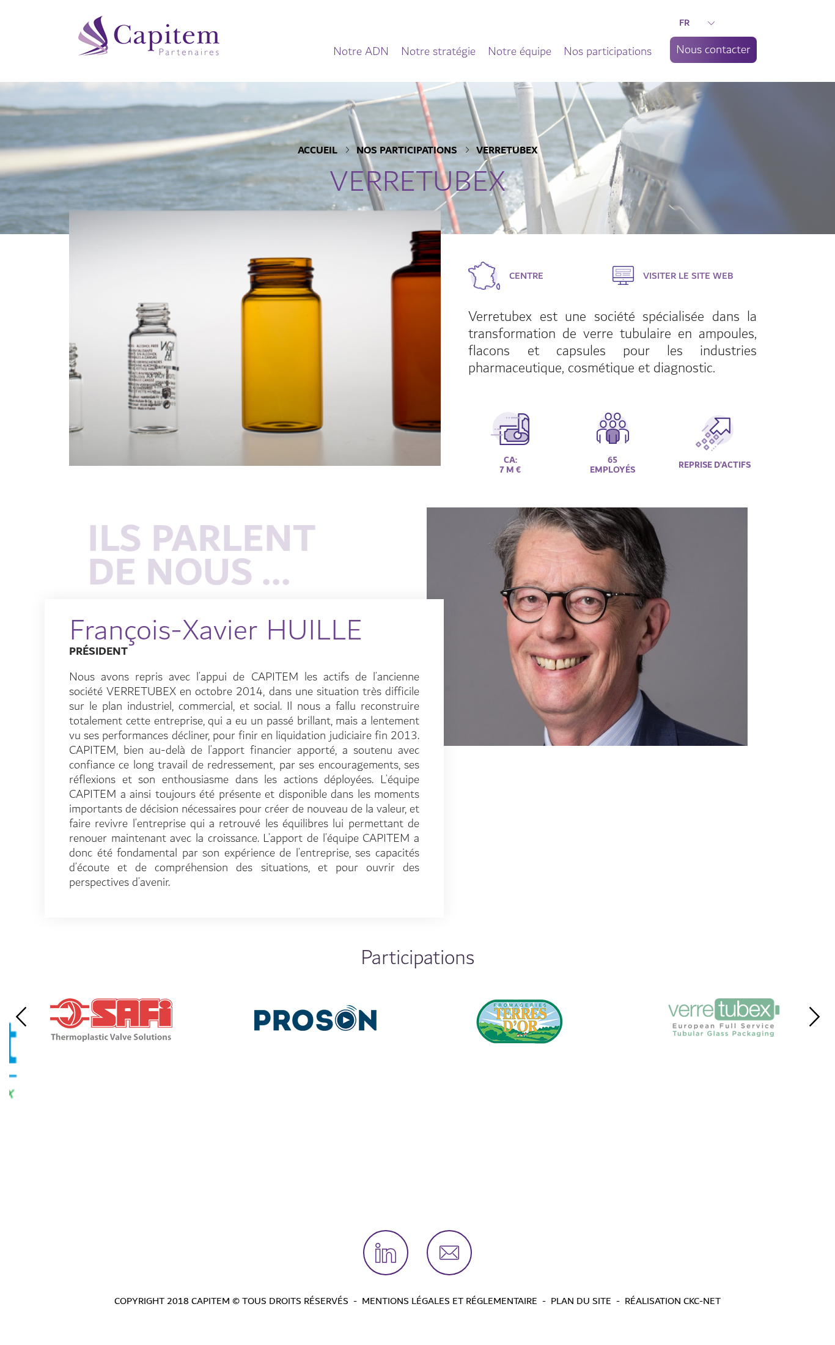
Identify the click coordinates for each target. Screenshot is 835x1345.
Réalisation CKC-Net (673, 1301)
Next (814, 1016)
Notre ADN (361, 51)
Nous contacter (713, 49)
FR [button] (684, 23)
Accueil (317, 151)
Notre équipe (519, 51)
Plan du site (581, 1301)
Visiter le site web (688, 275)
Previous (20, 1016)
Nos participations (608, 51)
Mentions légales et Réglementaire (449, 1301)
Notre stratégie (438, 51)
